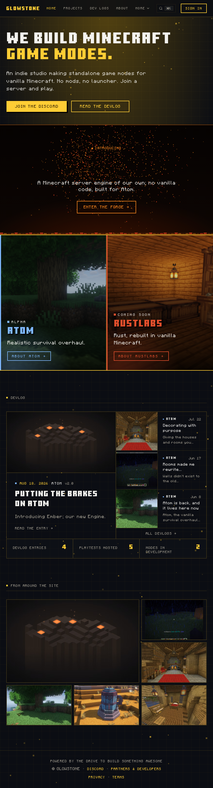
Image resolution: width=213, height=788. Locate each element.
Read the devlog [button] (100, 106)
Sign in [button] (193, 8)
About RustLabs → (141, 356)
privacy (97, 777)
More (140, 8)
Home (51, 8)
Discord (95, 768)
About (122, 8)
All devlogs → (161, 533)
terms (118, 777)
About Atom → (29, 356)
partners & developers (136, 768)
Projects (73, 8)
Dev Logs (99, 8)
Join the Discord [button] (36, 106)
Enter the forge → (107, 207)
